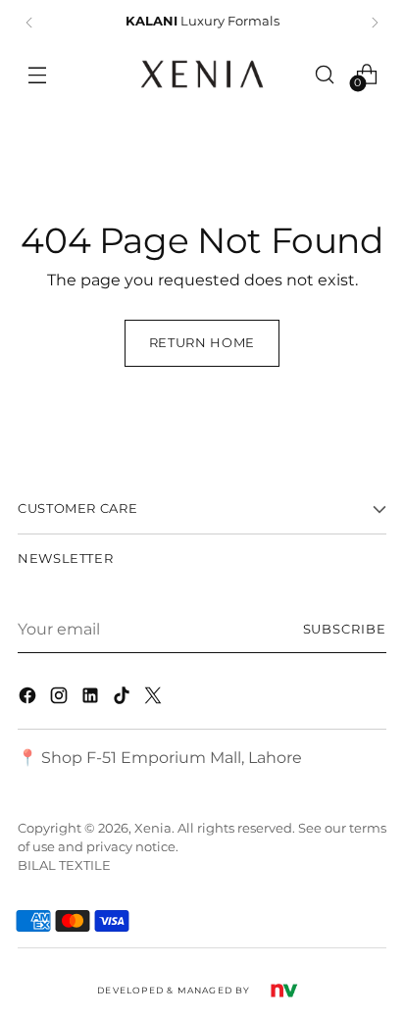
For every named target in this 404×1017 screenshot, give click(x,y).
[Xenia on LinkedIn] (92, 698)
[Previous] (29, 22)
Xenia (153, 828)
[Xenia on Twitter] (155, 698)
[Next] (374, 22)
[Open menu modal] (37, 74)
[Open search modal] (325, 74)
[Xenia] (202, 74)
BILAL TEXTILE (64, 865)
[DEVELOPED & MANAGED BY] (283, 989)
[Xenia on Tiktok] (123, 698)
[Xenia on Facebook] (29, 698)
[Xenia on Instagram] (61, 698)
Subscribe (345, 629)
